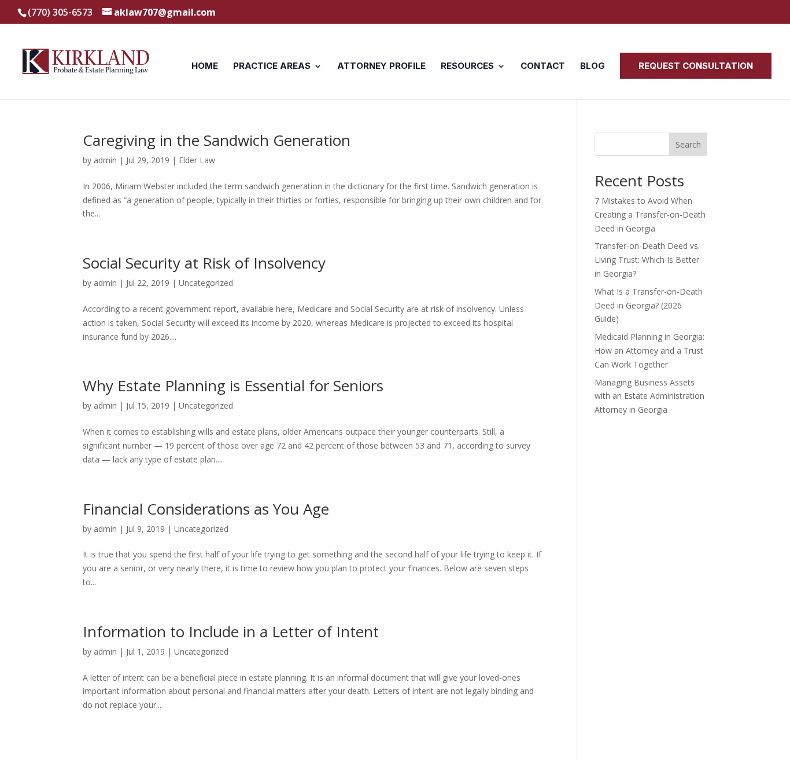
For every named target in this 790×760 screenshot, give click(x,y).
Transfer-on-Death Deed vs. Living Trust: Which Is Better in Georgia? (647, 259)
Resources (467, 66)
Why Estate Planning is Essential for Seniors (233, 385)
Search (688, 144)
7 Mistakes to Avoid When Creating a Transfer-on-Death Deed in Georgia (650, 214)
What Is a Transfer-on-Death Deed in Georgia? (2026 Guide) (649, 305)
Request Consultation (695, 65)
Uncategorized (206, 282)
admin (105, 160)
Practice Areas (272, 66)
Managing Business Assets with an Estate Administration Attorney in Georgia (649, 396)
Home (204, 66)
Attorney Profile (381, 66)
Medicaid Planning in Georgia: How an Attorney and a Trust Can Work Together (649, 350)
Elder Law (197, 160)
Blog (592, 66)
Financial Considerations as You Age (206, 508)
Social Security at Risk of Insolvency (204, 262)
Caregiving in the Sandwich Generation (216, 140)
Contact (542, 66)
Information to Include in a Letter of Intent (231, 631)
